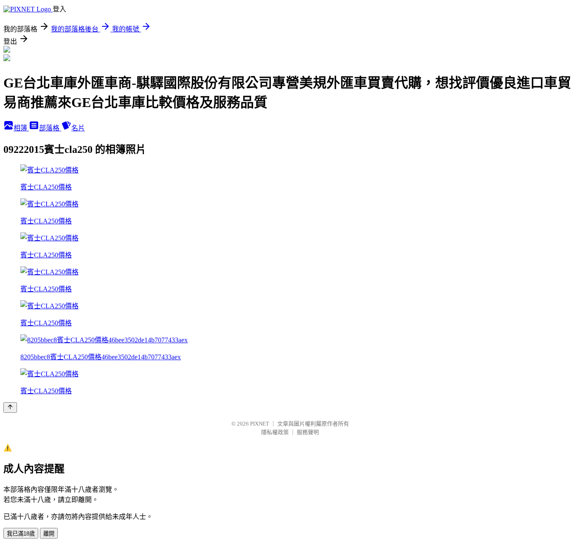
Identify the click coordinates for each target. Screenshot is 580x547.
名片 (78, 128)
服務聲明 (308, 432)
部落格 (50, 128)
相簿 (21, 128)
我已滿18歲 (21, 533)
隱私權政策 (275, 432)
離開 (48, 533)
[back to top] (10, 407)
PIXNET (259, 423)
